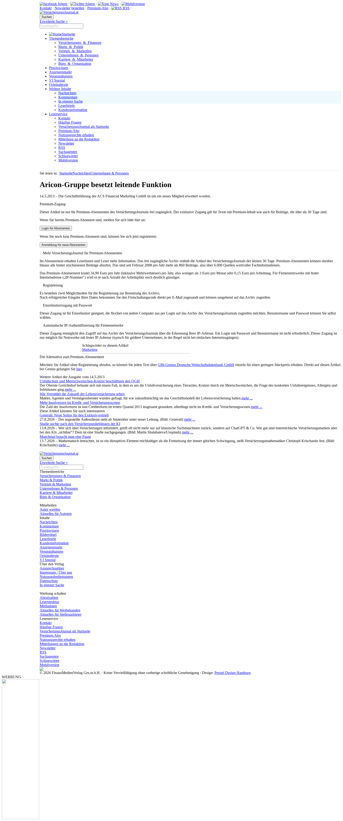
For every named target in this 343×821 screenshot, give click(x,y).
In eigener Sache (70, 101)
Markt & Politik (70, 47)
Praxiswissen (58, 68)
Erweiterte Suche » (54, 21)
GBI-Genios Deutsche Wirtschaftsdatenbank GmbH (196, 365)
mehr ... (70, 389)
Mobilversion (68, 160)
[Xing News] (108, 4)
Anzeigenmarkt (60, 72)
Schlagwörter (68, 156)
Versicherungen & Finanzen (79, 43)
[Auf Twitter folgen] (83, 4)
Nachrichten (67, 93)
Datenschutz (49, 581)
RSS (126, 8)
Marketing (89, 350)
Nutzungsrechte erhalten (76, 135)
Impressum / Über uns (56, 572)
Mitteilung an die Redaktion (78, 139)
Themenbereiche (61, 38)
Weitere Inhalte (60, 89)
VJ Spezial (57, 80)
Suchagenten (67, 152)
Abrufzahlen (49, 598)
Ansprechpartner (52, 568)
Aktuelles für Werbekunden (60, 610)
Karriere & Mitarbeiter (75, 59)
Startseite (68, 34)
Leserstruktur (49, 602)
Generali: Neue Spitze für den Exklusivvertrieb (74, 415)
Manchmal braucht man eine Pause (65, 437)
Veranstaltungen (61, 76)
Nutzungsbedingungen (56, 577)
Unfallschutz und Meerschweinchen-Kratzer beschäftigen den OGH (90, 381)
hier (79, 369)
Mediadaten (48, 606)
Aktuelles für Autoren (56, 514)
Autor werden (50, 509)
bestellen (77, 8)
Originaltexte (58, 85)
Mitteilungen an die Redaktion (62, 644)
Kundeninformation (72, 110)
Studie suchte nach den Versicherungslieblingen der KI (80, 424)
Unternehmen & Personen (78, 55)
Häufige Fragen (69, 122)
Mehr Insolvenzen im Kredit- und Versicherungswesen (80, 403)
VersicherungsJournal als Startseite (83, 127)
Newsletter (62, 8)
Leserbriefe (66, 106)
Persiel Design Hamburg (232, 673)
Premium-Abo (97, 8)
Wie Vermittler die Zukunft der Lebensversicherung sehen (82, 394)
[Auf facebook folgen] (54, 4)
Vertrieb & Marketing (75, 51)
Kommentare (67, 97)
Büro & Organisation (74, 64)
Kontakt (46, 8)
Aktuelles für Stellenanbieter (60, 614)
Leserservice (58, 114)
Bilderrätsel (48, 535)
